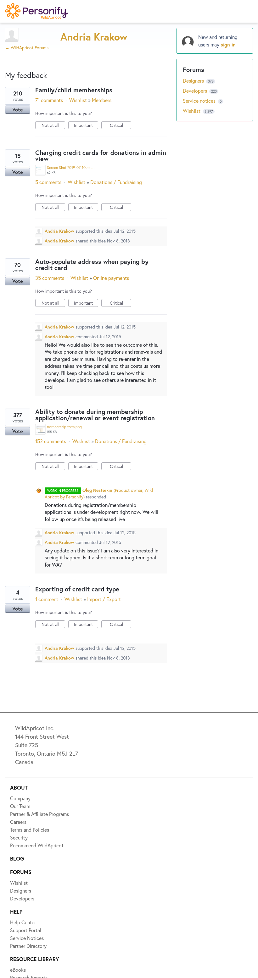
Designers (25, 80)
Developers (27, 102)
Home (21, 34)
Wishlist (23, 57)
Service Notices (33, 125)
